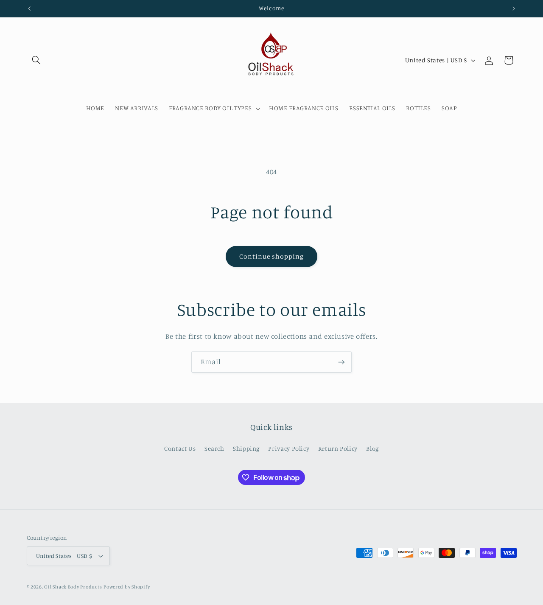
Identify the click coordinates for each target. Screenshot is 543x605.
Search (214, 448)
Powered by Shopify (127, 587)
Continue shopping (271, 256)
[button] (36, 60)
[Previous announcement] (29, 8)
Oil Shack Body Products (73, 587)
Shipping (246, 448)
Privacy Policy (288, 448)
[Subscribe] (341, 361)
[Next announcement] (513, 8)
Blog (372, 448)
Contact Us (180, 448)
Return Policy (338, 448)
